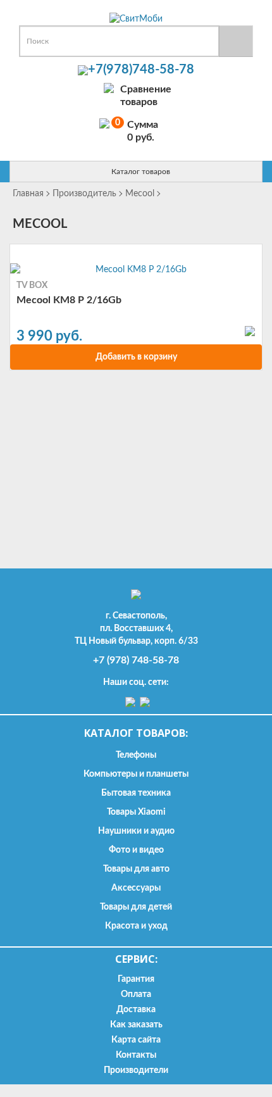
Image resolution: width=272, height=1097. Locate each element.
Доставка (136, 1009)
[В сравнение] (250, 330)
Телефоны (136, 755)
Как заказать (136, 1024)
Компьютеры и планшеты (136, 774)
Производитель (84, 193)
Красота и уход (136, 926)
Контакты (136, 1055)
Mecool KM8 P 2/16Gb (68, 300)
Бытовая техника (136, 793)
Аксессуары (136, 888)
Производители (136, 1070)
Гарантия (136, 979)
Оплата (136, 994)
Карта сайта (136, 1040)
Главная (28, 193)
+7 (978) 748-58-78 (136, 660)
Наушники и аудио (136, 831)
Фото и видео (136, 850)
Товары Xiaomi (136, 812)
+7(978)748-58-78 (141, 69)
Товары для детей (136, 907)
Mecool (139, 193)
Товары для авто (136, 869)
